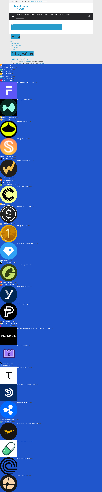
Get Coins (26, 14)
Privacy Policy (20, 18)
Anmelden (14, 41)
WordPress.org (15, 47)
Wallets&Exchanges (36, 14)
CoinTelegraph (18, 58)
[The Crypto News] (13, 16)
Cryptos (18, 14)
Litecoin (26, 59)
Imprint (68, 14)
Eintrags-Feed (15, 43)
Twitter (13, 49)
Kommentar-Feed (16, 45)
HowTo (46, 14)
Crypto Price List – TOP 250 (57, 14)
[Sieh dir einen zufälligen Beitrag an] (89, 16)
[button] (21, 15)
